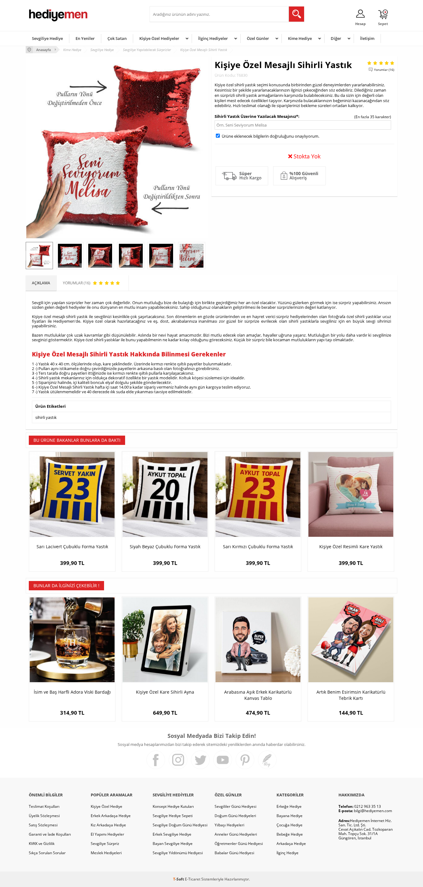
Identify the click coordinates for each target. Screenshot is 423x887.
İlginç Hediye (288, 852)
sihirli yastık (46, 417)
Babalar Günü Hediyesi (234, 852)
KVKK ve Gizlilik (42, 843)
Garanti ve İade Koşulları (50, 834)
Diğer (336, 38)
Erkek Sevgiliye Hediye (172, 834)
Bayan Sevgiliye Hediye (173, 843)
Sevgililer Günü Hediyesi (235, 806)
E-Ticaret (192, 879)
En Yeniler (85, 38)
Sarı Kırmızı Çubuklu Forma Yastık (258, 546)
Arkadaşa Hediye (291, 843)
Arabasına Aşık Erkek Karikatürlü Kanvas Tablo (258, 695)
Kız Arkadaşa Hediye (108, 825)
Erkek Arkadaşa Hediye (111, 815)
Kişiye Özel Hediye (106, 806)
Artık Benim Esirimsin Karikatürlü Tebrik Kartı (351, 695)
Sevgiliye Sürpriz (105, 843)
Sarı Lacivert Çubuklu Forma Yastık (72, 546)
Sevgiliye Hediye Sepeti (173, 815)
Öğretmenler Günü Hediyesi (239, 843)
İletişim (367, 38)
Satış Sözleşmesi (43, 825)
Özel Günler (258, 38)
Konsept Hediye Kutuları (173, 806)
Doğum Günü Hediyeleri (235, 815)
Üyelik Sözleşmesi (44, 815)
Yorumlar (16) (384, 69)
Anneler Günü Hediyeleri (236, 834)
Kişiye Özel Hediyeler (159, 38)
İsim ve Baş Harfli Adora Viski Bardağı (72, 692)
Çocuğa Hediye (290, 825)
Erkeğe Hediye (289, 806)
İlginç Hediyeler (213, 38)
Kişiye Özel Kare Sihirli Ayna (165, 692)
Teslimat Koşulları (44, 806)
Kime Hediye (300, 38)
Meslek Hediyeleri (106, 852)
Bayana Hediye (290, 815)
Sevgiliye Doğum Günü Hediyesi (180, 825)
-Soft (179, 879)
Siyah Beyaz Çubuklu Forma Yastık (165, 546)
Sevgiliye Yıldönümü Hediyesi (178, 852)
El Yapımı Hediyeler (107, 834)
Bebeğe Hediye (290, 834)
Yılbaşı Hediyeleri (229, 825)
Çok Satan (117, 38)
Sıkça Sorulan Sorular (47, 852)
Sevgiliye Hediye (47, 38)
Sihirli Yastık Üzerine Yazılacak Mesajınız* (256, 116)
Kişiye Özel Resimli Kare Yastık (350, 546)
